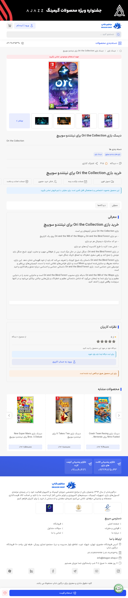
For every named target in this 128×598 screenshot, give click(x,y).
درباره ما (115, 533)
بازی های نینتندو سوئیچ (113, 154)
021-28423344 (94, 553)
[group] (64, 10)
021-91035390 (111, 553)
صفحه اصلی (113, 524)
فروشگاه (57, 524)
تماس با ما (56, 533)
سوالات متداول (54, 528)
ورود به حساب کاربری (62, 361)
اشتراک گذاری (88, 163)
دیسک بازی (111, 50)
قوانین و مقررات (112, 528)
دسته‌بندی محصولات (106, 43)
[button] (9, 415)
